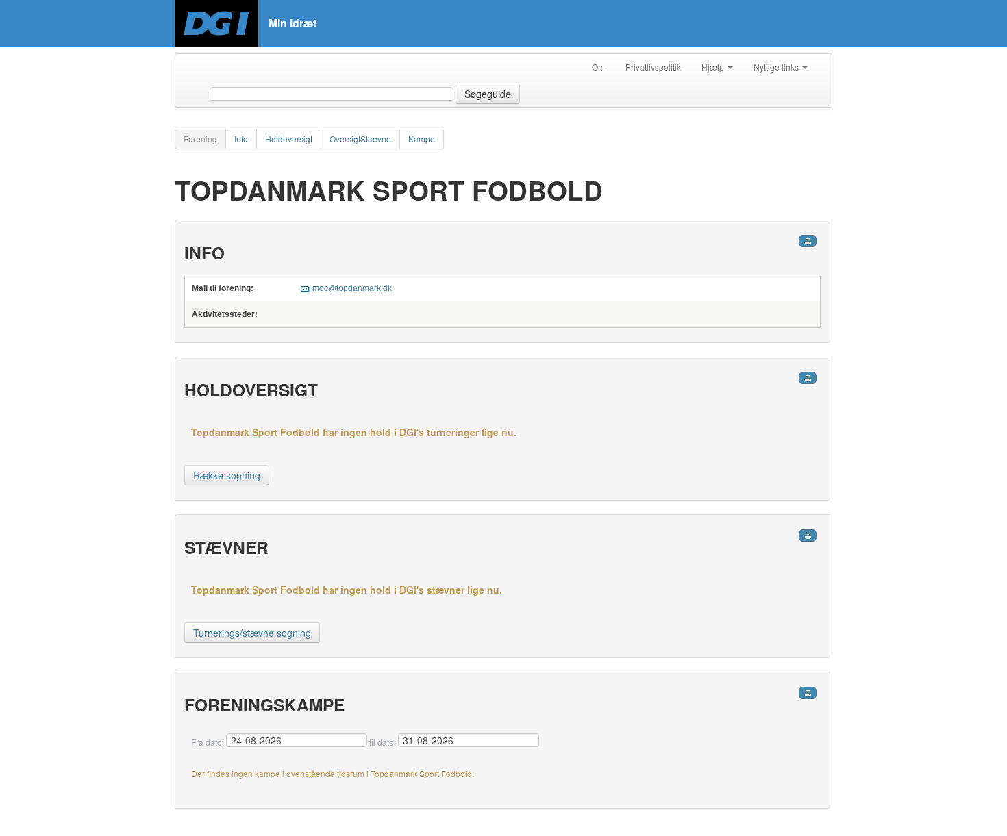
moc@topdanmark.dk (352, 288)
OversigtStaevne (360, 138)
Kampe (421, 138)
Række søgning (226, 475)
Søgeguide (487, 94)
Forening (200, 138)
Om (598, 67)
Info (241, 138)
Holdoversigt (288, 138)
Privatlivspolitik (653, 67)
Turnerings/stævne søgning (252, 632)
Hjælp (713, 67)
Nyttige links (777, 67)
